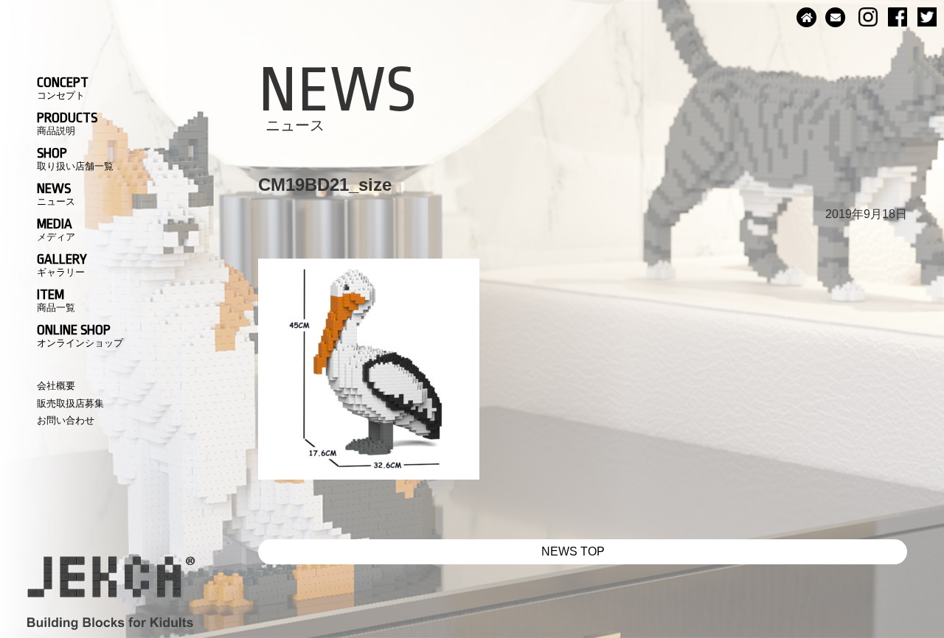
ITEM (56, 300)
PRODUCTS (67, 123)
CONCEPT (62, 87)
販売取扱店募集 (70, 403)
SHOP (75, 158)
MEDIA (56, 229)
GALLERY (62, 264)
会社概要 (56, 385)
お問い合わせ (65, 420)
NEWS (56, 193)
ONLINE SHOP (80, 335)
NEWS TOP (573, 551)
